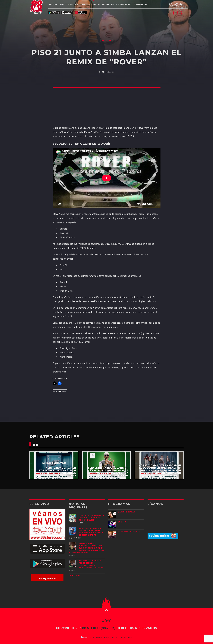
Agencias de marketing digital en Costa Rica (112, 637)
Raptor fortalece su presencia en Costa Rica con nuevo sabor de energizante (91, 531)
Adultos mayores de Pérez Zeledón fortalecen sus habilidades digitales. (91, 564)
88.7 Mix (122, 522)
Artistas (106, 40)
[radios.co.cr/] (163, 538)
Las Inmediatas (126, 512)
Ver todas (74, 576)
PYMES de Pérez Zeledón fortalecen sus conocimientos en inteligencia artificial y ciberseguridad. (86, 547)
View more (53, 465)
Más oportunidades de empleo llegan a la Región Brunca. (91, 517)
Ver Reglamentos (47, 578)
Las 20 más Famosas (129, 532)
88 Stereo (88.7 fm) (98, 628)
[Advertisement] (106, 23)
